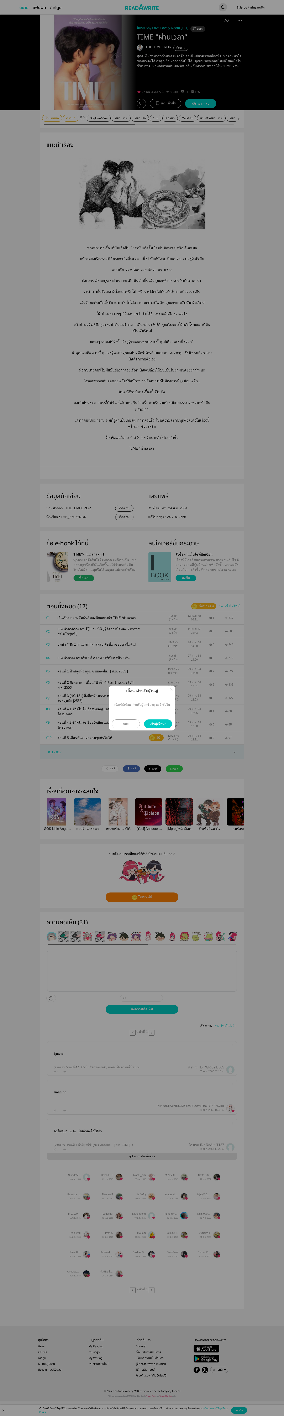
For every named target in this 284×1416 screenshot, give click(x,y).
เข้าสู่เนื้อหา (158, 723)
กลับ (126, 723)
